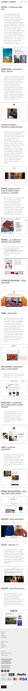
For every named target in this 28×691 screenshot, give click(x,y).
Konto (3, 647)
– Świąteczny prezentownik (8, 448)
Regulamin (4, 655)
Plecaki (3, 632)
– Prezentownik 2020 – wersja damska (11, 367)
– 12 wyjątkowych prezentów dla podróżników (11, 240)
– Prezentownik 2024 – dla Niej (11, 70)
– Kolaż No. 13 (9, 544)
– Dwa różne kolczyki (12, 519)
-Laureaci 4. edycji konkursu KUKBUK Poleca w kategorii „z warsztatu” (11, 190)
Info (2, 643)
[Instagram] (2, 671)
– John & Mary (9, 313)
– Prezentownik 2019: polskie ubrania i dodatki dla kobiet (12, 404)
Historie (3, 645)
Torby (2, 634)
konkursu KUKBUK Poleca (12, 250)
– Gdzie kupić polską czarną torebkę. (13, 492)
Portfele (3, 635)
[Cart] (22, 2)
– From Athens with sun (13, 588)
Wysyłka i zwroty (6, 653)
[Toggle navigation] (26, 2)
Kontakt (3, 651)
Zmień (4, 687)
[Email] (8, 671)
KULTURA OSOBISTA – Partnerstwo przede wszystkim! (12, 126)
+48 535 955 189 (5, 666)
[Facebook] (5, 671)
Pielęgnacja (4, 642)
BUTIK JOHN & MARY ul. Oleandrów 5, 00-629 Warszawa (6, 661)
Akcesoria (4, 637)
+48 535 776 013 (5, 667)
